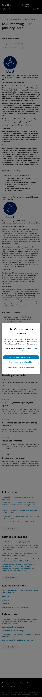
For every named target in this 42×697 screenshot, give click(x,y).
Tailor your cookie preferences (21, 367)
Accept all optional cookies (21, 357)
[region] (21, 348)
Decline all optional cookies (21, 362)
